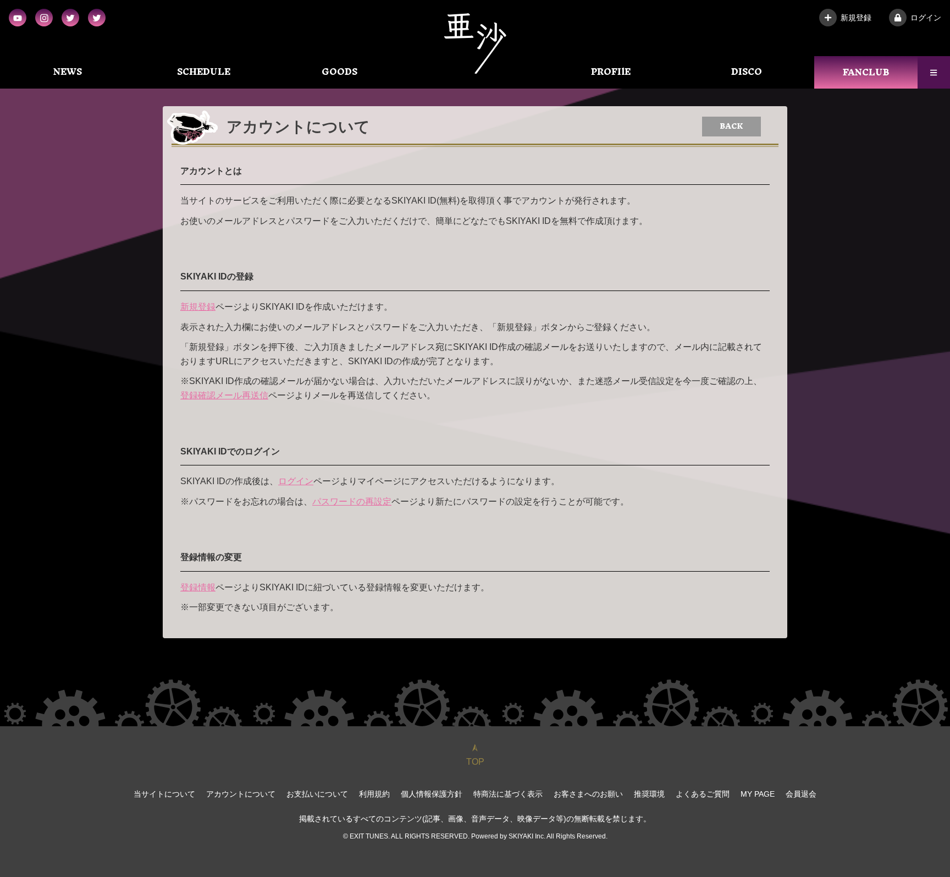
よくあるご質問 (703, 794)
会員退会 (801, 794)
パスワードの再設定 (351, 501)
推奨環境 (649, 794)
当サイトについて (164, 794)
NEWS (67, 71)
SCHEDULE (203, 71)
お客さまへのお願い (588, 794)
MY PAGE (758, 794)
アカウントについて (240, 794)
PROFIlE (611, 71)
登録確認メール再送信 (224, 395)
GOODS (339, 71)
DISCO (746, 71)
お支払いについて (317, 794)
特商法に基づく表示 (508, 794)
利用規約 (374, 794)
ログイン (925, 17)
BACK (731, 126)
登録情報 (198, 587)
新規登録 (856, 17)
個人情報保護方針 (431, 794)
